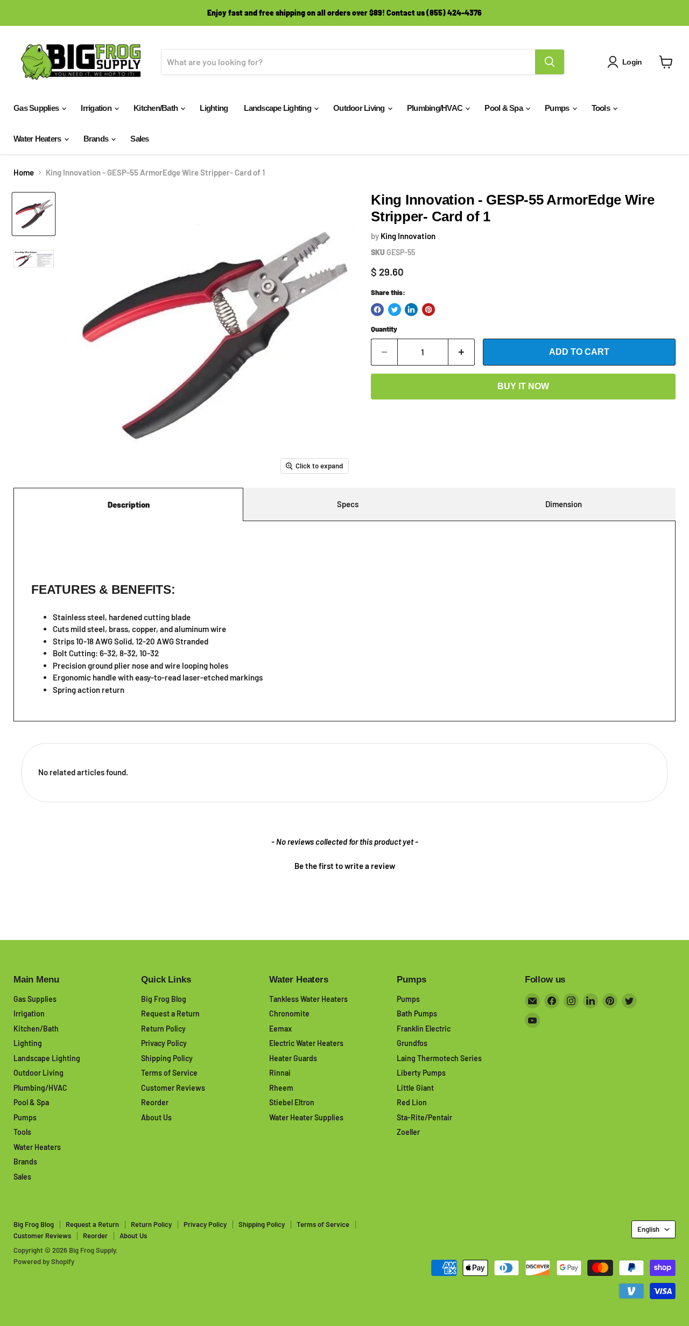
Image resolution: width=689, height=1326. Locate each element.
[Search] (549, 62)
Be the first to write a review (344, 866)
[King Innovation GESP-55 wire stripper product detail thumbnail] (33, 258)
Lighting (214, 108)
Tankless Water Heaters (308, 999)
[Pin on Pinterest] (428, 309)
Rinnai (280, 1072)
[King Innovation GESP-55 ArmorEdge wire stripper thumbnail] (33, 214)
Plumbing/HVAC (436, 108)
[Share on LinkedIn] (411, 309)
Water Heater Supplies (306, 1117)
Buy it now (523, 386)
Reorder (154, 1102)
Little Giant (415, 1087)
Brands (96, 138)
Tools (602, 108)
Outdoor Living (359, 108)
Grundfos (412, 1043)
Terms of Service (169, 1072)
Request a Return (170, 1013)
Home (23, 172)
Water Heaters (38, 138)
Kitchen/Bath (156, 108)
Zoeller (408, 1131)
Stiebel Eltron (291, 1102)
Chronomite (289, 1013)
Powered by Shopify (43, 1261)
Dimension (563, 504)
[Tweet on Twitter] (394, 309)
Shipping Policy (167, 1058)
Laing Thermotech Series (439, 1058)
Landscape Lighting (278, 108)
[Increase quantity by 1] (461, 352)
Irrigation (97, 108)
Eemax (280, 1028)
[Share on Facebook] (377, 309)
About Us (156, 1117)
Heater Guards (293, 1058)
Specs (347, 504)
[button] (344, 865)
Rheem (281, 1087)
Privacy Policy (164, 1043)
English (648, 1229)
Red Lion (412, 1102)
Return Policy (163, 1028)
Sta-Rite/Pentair (424, 1117)
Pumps (558, 108)
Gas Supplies (36, 108)
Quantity (384, 329)
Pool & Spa (504, 108)
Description (129, 504)
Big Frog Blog (163, 999)
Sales (139, 138)
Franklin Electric (424, 1028)
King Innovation (408, 236)
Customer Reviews (173, 1087)
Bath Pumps (417, 1013)
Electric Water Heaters (306, 1043)
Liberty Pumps (421, 1072)
